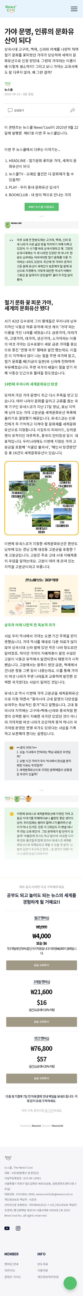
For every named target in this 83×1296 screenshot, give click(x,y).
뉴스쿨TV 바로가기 (41, 874)
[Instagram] (18, 1229)
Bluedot (36, 1125)
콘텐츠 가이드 (12, 1276)
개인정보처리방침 (48, 1276)
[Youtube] (7, 1229)
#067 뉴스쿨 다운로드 (42, 207)
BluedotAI (57, 1125)
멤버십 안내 (11, 1263)
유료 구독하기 (41, 965)
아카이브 (9, 1270)
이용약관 (42, 1270)
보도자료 (42, 1263)
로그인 (49, 1110)
